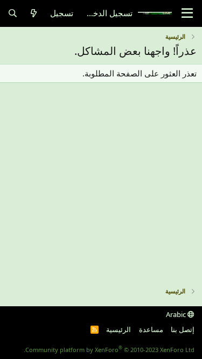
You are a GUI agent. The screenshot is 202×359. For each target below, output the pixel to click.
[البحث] (12, 13)
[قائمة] (187, 13)
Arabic (176, 314)
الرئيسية (118, 329)
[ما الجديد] (33, 13)
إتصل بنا (182, 329)
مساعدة (151, 329)
